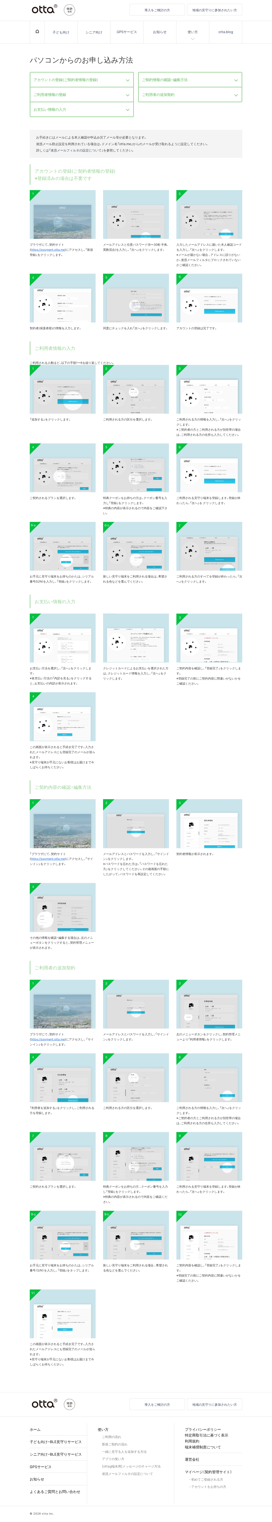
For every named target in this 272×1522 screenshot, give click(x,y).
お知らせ (160, 31)
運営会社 (192, 1459)
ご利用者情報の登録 (50, 94)
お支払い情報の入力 (50, 109)
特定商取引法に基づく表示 (206, 1435)
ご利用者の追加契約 (158, 94)
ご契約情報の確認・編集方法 (165, 79)
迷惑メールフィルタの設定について (127, 1473)
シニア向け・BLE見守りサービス (56, 1454)
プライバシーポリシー (203, 1429)
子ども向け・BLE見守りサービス (56, 1441)
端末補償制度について (203, 1446)
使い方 (193, 31)
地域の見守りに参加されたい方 (214, 9)
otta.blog (225, 31)
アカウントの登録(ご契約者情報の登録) (66, 79)
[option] (63, 228)
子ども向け (60, 32)
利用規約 (192, 1441)
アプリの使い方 (113, 1458)
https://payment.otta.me (48, 249)
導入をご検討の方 (157, 9)
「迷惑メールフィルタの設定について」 (76, 150)
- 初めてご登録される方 (206, 1479)
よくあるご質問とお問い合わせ (55, 1491)
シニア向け (93, 32)
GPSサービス (127, 31)
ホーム (35, 1429)
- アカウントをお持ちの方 (207, 1486)
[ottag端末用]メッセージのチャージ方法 (131, 1466)
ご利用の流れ (111, 1436)
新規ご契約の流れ (115, 1444)
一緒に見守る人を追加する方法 (124, 1451)
